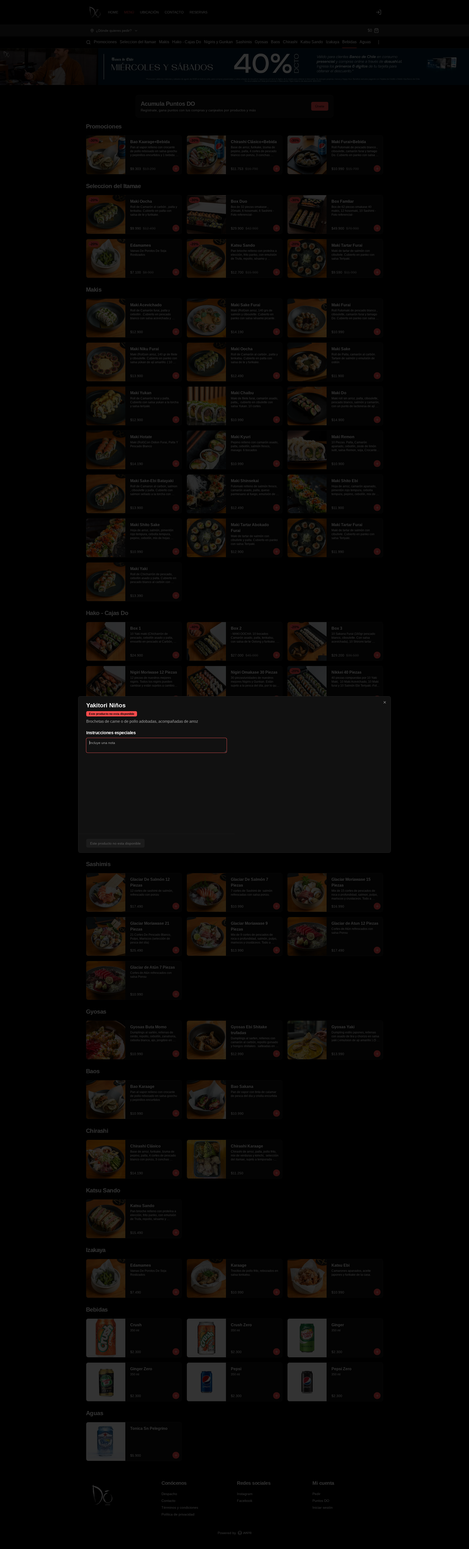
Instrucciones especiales (111, 732)
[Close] (385, 702)
